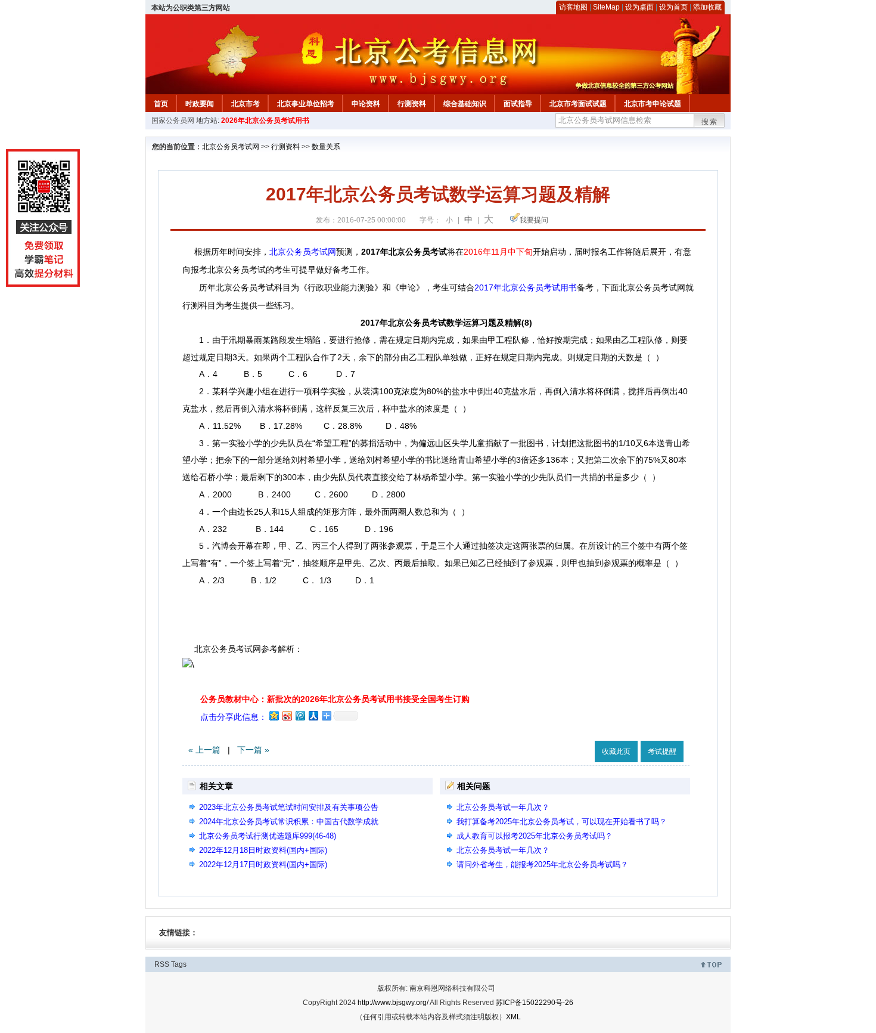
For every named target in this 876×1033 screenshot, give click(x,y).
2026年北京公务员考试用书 (265, 120)
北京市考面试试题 (578, 104)
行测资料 (411, 104)
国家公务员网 (172, 120)
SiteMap (606, 7)
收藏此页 (616, 751)
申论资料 (366, 104)
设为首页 (673, 7)
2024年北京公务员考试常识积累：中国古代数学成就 (288, 821)
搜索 (709, 121)
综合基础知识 (464, 104)
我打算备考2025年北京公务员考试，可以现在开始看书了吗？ (561, 821)
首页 (161, 104)
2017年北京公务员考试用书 (525, 287)
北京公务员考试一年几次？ (502, 807)
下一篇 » (253, 749)
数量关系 (326, 147)
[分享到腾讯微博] (299, 715)
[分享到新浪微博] (286, 715)
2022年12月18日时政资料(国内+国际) (263, 850)
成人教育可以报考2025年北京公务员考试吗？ (534, 835)
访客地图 (573, 7)
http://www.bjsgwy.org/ (393, 1002)
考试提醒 (662, 751)
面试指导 (518, 104)
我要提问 (534, 220)
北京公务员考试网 (230, 147)
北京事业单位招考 (305, 104)
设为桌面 (639, 7)
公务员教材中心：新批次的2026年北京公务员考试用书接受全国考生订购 (335, 699)
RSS (161, 964)
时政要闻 (199, 104)
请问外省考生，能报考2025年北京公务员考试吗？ (542, 864)
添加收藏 (707, 7)
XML (513, 1017)
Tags (179, 964)
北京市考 (245, 104)
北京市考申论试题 (652, 104)
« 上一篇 (204, 749)
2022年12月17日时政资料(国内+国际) (263, 864)
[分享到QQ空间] (273, 715)
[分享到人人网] (312, 715)
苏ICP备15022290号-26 (534, 1002)
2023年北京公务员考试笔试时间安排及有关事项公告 (288, 807)
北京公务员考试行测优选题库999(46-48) (267, 835)
